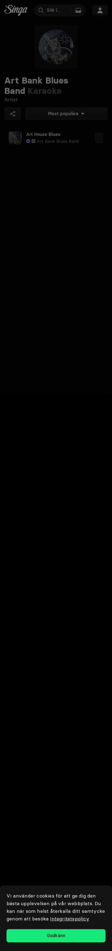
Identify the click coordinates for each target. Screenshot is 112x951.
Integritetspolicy (69, 919)
